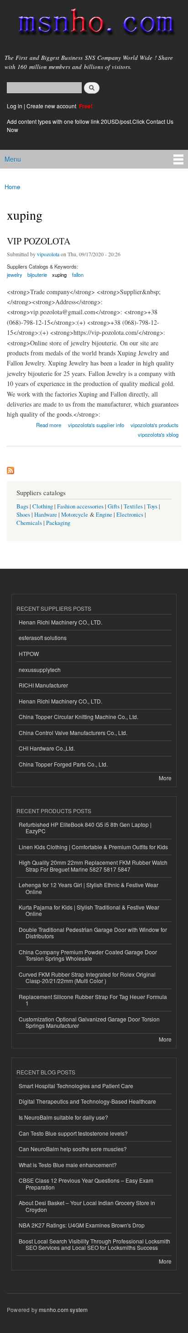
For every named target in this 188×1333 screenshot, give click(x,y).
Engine (104, 514)
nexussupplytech (40, 669)
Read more (48, 424)
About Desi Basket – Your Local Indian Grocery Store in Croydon (87, 1206)
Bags (22, 506)
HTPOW (29, 653)
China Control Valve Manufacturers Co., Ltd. (73, 732)
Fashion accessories (80, 506)
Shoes (23, 514)
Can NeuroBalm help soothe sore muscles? (73, 1149)
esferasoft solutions (43, 637)
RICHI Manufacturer (43, 685)
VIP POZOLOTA (38, 241)
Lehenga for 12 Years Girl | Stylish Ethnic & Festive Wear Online (88, 888)
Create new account (52, 106)
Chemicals (29, 523)
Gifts (114, 506)
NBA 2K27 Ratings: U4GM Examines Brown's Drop (82, 1225)
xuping (59, 274)
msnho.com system (63, 1309)
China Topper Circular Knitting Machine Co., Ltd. (78, 716)
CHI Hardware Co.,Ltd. (47, 748)
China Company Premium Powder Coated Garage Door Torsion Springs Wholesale (88, 955)
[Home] (92, 24)
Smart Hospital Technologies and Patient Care (76, 1086)
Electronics (129, 514)
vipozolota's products (154, 424)
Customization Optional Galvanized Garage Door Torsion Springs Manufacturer (89, 1022)
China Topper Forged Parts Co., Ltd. (63, 764)
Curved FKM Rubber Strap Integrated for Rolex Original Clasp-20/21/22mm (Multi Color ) (87, 977)
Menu (13, 159)
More (165, 778)
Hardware (45, 514)
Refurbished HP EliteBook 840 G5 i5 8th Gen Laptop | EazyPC (85, 827)
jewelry (14, 274)
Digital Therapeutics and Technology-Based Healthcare (87, 1101)
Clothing (42, 506)
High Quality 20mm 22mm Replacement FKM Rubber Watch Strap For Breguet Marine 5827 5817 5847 (93, 865)
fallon (78, 274)
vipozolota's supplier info (96, 424)
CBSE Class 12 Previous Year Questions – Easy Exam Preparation (86, 1183)
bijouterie (37, 274)
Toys (152, 506)
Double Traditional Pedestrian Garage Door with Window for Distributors (93, 933)
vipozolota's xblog (158, 434)
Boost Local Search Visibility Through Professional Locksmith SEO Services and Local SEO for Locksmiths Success (94, 1244)
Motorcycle (74, 514)
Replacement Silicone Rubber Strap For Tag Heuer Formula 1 (93, 1000)
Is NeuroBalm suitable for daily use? (63, 1117)
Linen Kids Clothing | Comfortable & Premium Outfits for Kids (93, 847)
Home (12, 186)
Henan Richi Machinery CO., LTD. (60, 622)
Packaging (58, 523)
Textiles (133, 506)
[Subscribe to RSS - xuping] (10, 468)
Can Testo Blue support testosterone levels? (73, 1133)
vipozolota (48, 254)
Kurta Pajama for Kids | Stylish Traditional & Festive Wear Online (89, 910)
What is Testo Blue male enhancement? (68, 1165)
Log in (14, 106)
